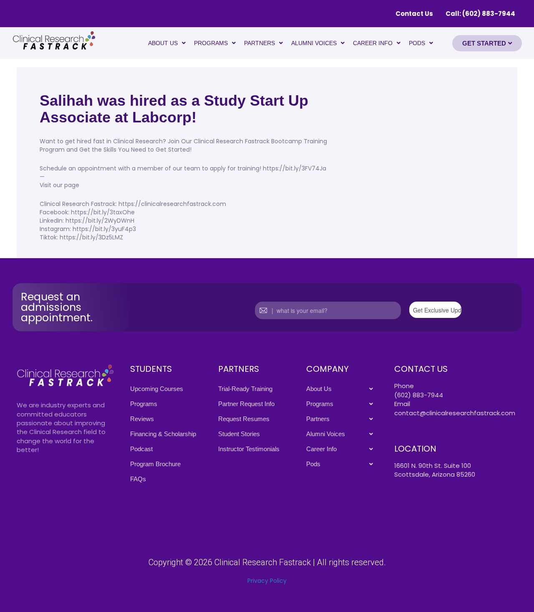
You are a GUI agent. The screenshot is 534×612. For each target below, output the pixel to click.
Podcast (141, 448)
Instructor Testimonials (249, 448)
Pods (417, 43)
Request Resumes (244, 418)
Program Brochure (155, 463)
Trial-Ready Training (245, 388)
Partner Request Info (246, 403)
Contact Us (414, 13)
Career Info (373, 43)
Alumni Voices (314, 43)
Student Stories (239, 433)
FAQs (138, 478)
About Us (163, 43)
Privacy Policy (267, 580)
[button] (167, 43)
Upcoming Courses (156, 388)
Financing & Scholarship (163, 433)
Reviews (142, 418)
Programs (211, 43)
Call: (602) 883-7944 (480, 13)
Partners (259, 43)
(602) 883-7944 (418, 395)
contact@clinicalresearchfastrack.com (454, 413)
